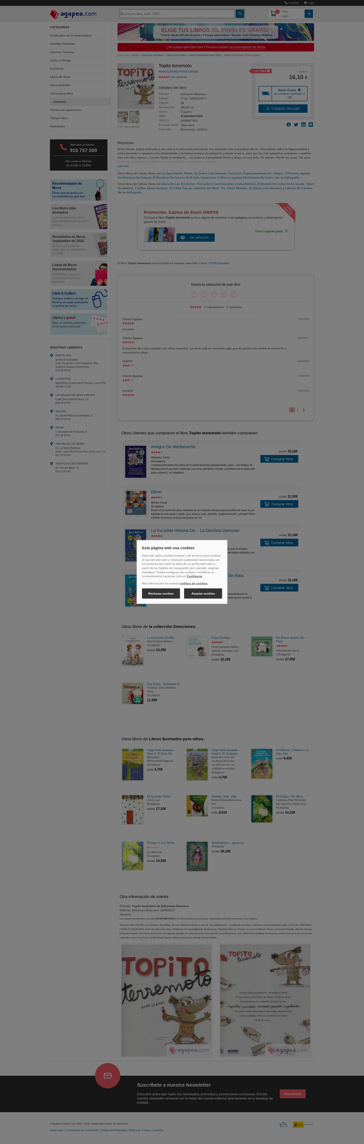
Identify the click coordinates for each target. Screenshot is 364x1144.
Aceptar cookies (203, 593)
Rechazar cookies (161, 593)
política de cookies (193, 583)
